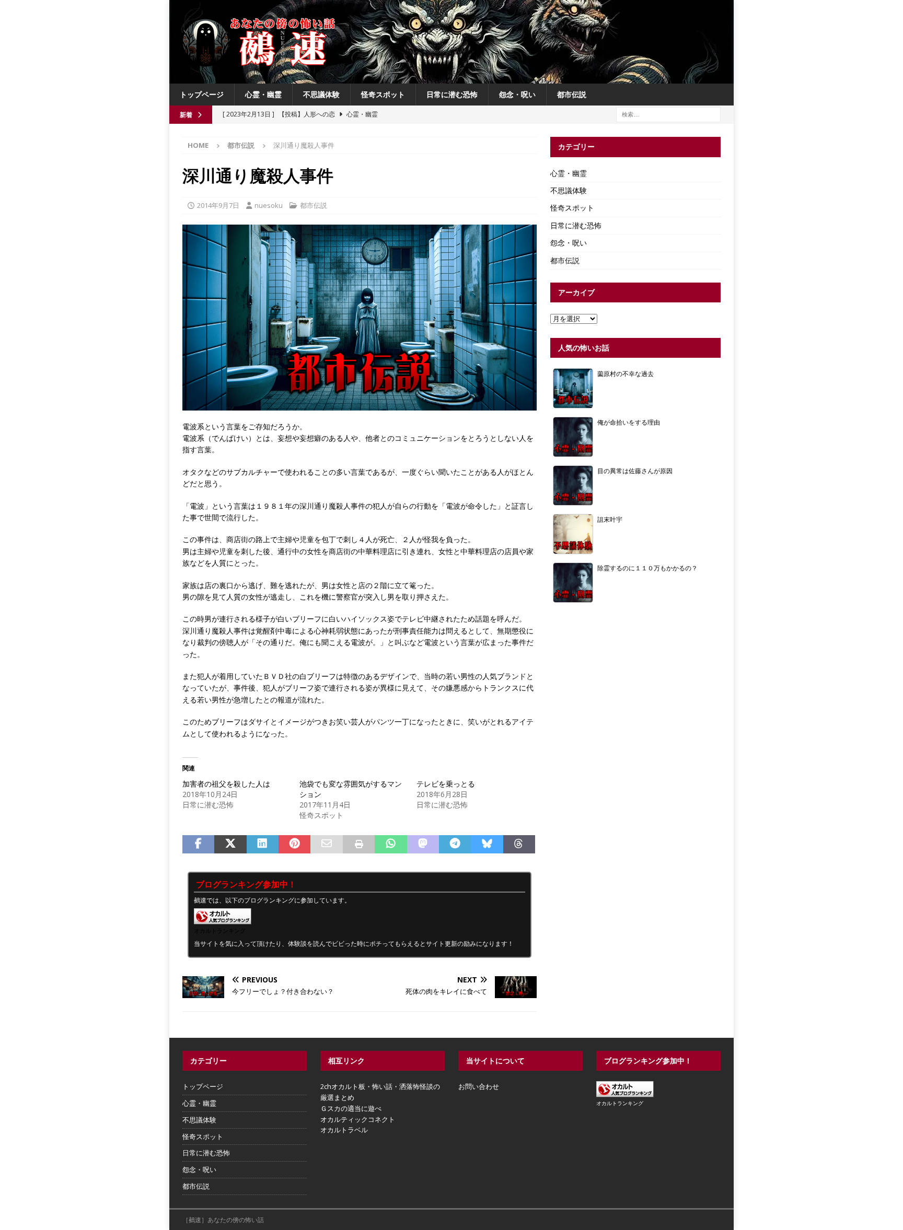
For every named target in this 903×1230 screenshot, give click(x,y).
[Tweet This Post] (230, 844)
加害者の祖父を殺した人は (226, 784)
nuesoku (268, 205)
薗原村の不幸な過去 (625, 373)
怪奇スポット (383, 94)
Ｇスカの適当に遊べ (350, 1108)
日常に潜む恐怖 (452, 94)
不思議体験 (321, 94)
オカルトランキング (220, 930)
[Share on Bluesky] (487, 844)
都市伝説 (571, 94)
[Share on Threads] (519, 844)
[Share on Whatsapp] (391, 844)
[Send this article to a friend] (326, 844)
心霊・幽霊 (263, 94)
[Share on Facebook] (198, 844)
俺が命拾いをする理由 (628, 422)
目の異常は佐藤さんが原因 (635, 470)
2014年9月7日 (218, 205)
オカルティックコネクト (357, 1119)
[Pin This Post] (294, 844)
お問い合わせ (478, 1086)
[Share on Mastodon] (423, 844)
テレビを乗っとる (445, 784)
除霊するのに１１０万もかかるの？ (647, 568)
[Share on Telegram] (455, 844)
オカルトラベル (344, 1129)
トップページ (202, 94)
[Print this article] (359, 844)
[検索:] (668, 114)
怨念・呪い (517, 94)
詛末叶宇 (609, 519)
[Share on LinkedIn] (263, 844)
